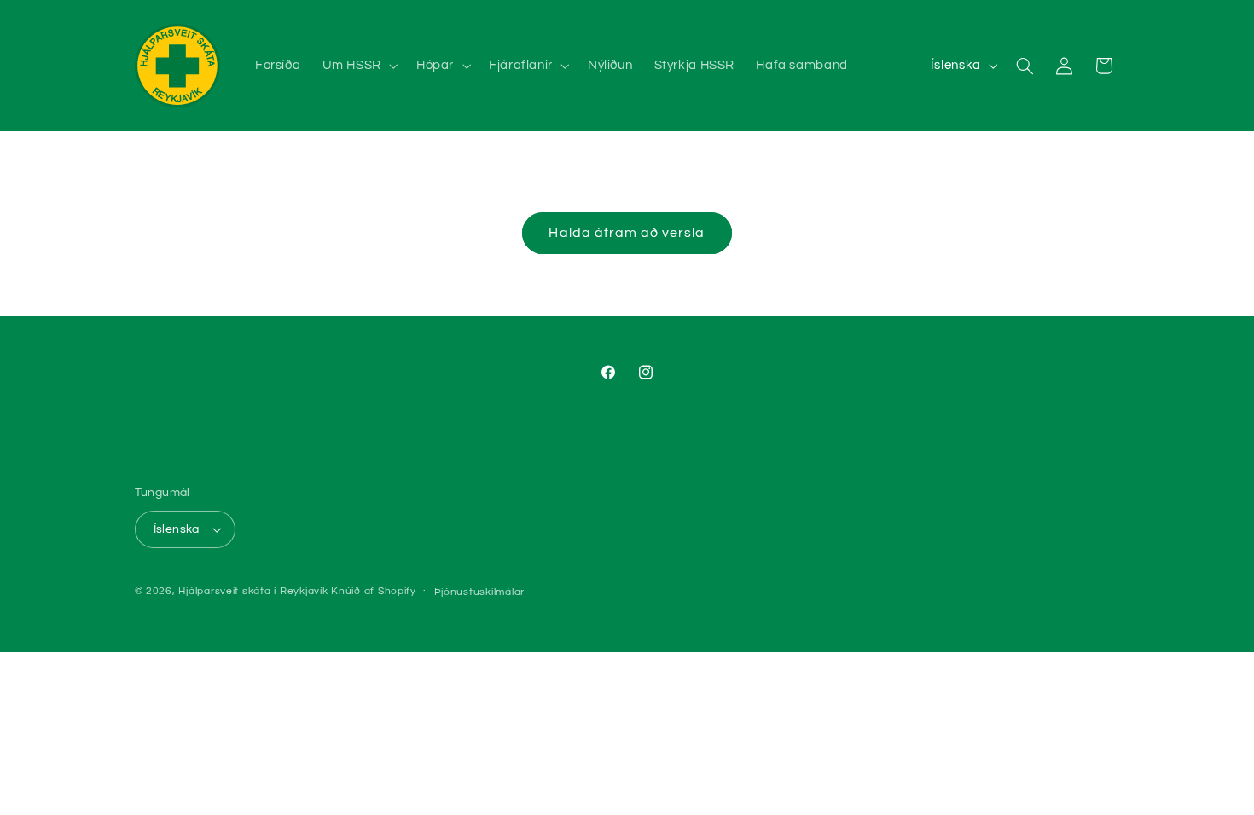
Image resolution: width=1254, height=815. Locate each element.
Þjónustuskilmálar (479, 592)
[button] (358, 65)
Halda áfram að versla (627, 233)
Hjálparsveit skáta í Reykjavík (253, 591)
